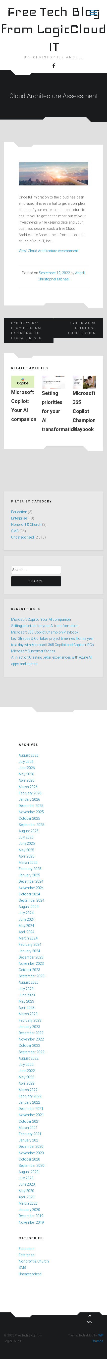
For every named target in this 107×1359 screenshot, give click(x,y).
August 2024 (29, 907)
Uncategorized (22, 537)
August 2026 (29, 755)
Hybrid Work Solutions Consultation (82, 328)
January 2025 (29, 875)
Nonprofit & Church (26, 524)
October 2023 (29, 970)
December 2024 (31, 881)
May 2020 (26, 1191)
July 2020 (26, 1178)
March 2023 (28, 1014)
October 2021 (29, 1121)
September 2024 (31, 900)
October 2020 (29, 1159)
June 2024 (27, 919)
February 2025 (30, 869)
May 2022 (26, 1077)
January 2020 (29, 1210)
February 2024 (30, 945)
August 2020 (29, 1172)
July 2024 (26, 913)
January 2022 (29, 1102)
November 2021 (31, 1115)
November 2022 (31, 1039)
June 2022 (27, 1071)
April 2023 (26, 1008)
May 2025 (26, 850)
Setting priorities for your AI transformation (44, 626)
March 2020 (28, 1203)
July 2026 (26, 762)
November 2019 (31, 1222)
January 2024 (29, 951)
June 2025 (27, 844)
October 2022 (29, 1045)
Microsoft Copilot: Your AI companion (41, 619)
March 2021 (28, 1128)
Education (19, 512)
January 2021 (29, 1140)
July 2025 (26, 837)
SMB (15, 531)
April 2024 (26, 932)
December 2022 (31, 1033)
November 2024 (31, 888)
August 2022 (29, 1058)
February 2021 (30, 1134)
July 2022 (26, 1065)
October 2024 (29, 894)
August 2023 (29, 982)
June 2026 (27, 768)
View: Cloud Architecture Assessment (48, 251)
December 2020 (31, 1146)
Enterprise (19, 518)
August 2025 (29, 831)
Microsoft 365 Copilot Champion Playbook (44, 632)
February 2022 (30, 1096)
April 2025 (26, 856)
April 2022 (26, 1083)
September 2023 (31, 976)
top (89, 1322)
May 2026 (26, 774)
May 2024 (26, 926)
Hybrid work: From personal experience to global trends (26, 330)
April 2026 (26, 780)
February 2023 (30, 1020)
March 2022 (28, 1090)
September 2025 (31, 825)
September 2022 (31, 1052)
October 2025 (29, 818)
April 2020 (26, 1197)
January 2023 (29, 1027)
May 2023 (26, 1001)
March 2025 (28, 863)
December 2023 (31, 957)
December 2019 (31, 1216)
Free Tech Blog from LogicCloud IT (54, 29)
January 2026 (29, 799)
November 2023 (31, 964)
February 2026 (30, 793)
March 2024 (28, 938)
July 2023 (26, 989)
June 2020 (27, 1184)
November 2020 (31, 1153)
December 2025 (31, 806)
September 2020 (31, 1166)
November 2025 (31, 812)
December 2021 (31, 1109)
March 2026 (28, 787)
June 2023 (27, 995)
